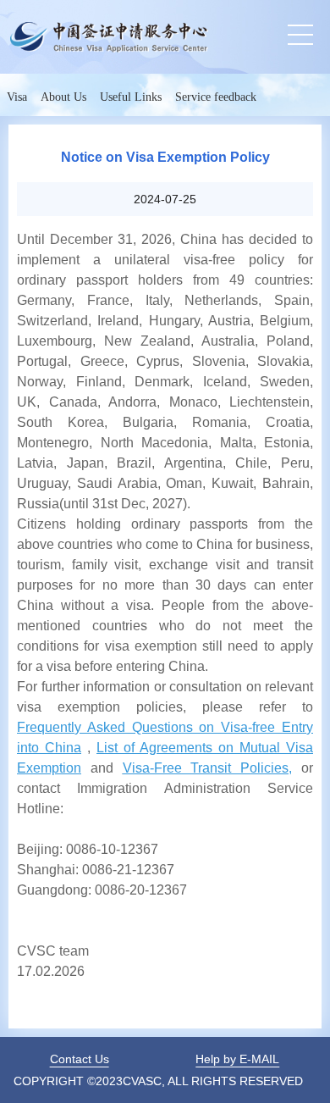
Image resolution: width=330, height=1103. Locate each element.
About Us (63, 97)
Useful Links (131, 97)
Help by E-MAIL (237, 1059)
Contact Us (79, 1059)
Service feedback (215, 97)
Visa (17, 97)
